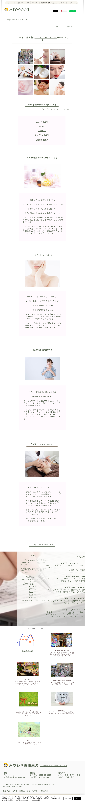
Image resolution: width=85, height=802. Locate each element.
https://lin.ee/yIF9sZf (37, 784)
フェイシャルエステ (46, 37)
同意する (77, 798)
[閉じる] (83, 798)
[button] (25, 56)
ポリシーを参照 (36, 800)
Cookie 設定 (68, 798)
